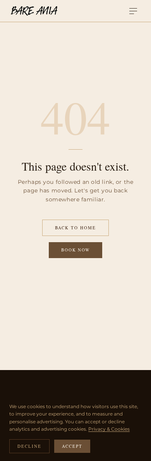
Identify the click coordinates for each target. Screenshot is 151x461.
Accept (72, 446)
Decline (29, 446)
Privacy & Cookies (109, 429)
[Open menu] (133, 11)
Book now (75, 250)
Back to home (75, 227)
